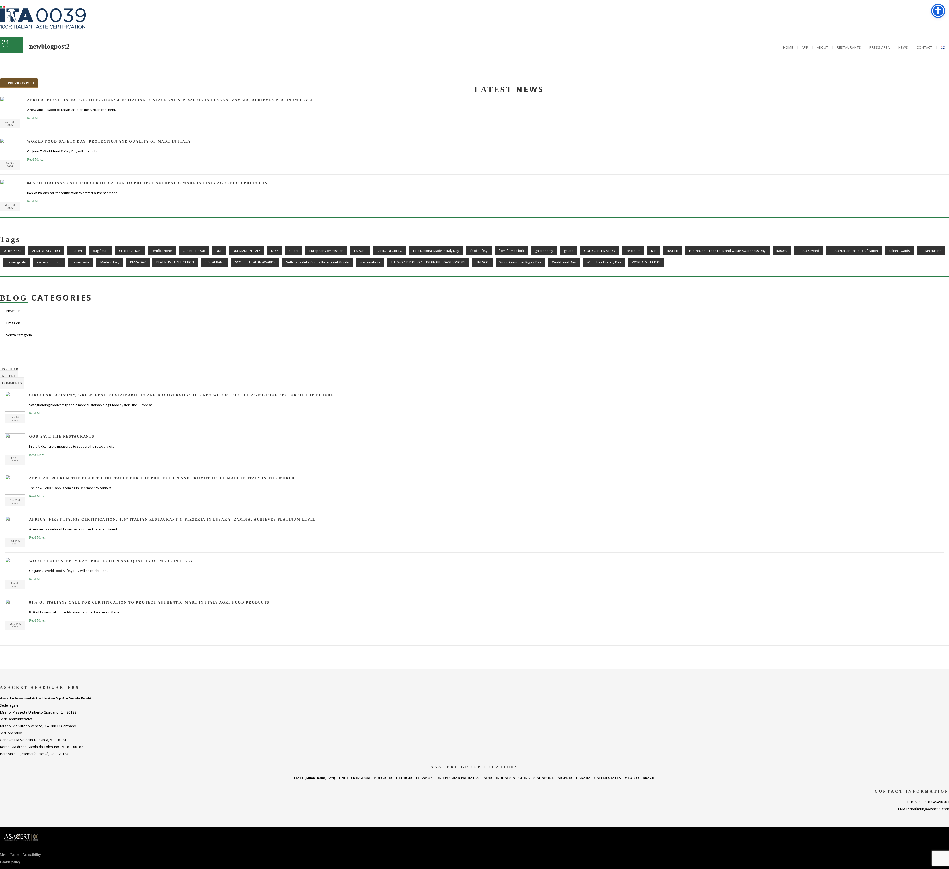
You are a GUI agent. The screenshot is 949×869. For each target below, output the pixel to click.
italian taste (80, 262)
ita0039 (781, 250)
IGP (653, 250)
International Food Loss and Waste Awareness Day (727, 250)
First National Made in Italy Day (436, 250)
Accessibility (31, 855)
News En (13, 310)
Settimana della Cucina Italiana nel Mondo (317, 262)
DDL (219, 250)
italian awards (899, 250)
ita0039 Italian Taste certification (854, 250)
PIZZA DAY (138, 262)
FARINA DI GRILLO (389, 250)
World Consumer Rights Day (520, 262)
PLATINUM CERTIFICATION (175, 262)
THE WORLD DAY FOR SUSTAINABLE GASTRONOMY (428, 262)
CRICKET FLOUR (194, 250)
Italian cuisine (931, 250)
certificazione (161, 250)
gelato (568, 250)
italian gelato (16, 262)
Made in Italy (109, 262)
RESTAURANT (214, 262)
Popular (10, 369)
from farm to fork (511, 250)
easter (294, 250)
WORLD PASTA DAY (646, 262)
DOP (274, 250)
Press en (13, 323)
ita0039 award (808, 250)
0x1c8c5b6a (12, 250)
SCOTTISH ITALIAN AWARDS (255, 262)
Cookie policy (10, 862)
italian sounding (49, 262)
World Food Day (564, 262)
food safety (479, 250)
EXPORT (360, 250)
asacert (76, 250)
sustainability (370, 262)
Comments (12, 383)
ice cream (633, 250)
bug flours (100, 250)
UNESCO (482, 262)
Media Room (9, 855)
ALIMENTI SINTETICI (46, 250)
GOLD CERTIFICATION (599, 250)
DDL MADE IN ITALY (246, 250)
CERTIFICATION (130, 250)
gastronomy (544, 250)
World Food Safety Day (604, 262)
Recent (9, 376)
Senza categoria (19, 335)
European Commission (326, 250)
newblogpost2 (49, 46)
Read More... (35, 118)
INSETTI (672, 250)
